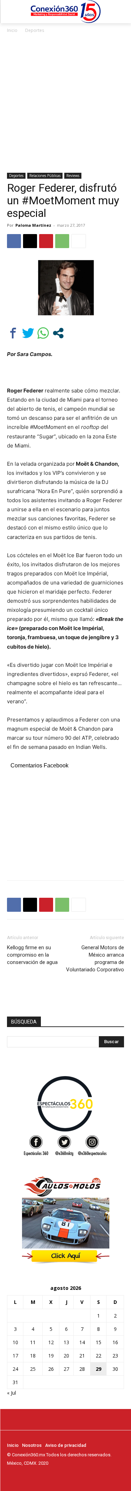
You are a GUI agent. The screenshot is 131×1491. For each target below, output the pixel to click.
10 (15, 1342)
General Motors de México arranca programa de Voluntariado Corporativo (95, 958)
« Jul (11, 1392)
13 (66, 1342)
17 (15, 1355)
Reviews (72, 175)
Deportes (34, 30)
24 (15, 1369)
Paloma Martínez (33, 225)
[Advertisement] (65, 103)
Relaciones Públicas (44, 175)
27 (66, 1369)
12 (51, 1342)
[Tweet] (28, 333)
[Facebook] (14, 241)
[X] (30, 241)
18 (33, 1355)
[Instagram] (21, 1476)
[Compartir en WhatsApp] (43, 333)
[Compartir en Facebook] (13, 333)
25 (33, 1369)
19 (51, 1355)
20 (66, 1355)
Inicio (12, 30)
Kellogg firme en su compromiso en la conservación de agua (32, 954)
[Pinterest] (46, 241)
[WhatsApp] (62, 241)
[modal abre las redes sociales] (58, 333)
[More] (78, 241)
